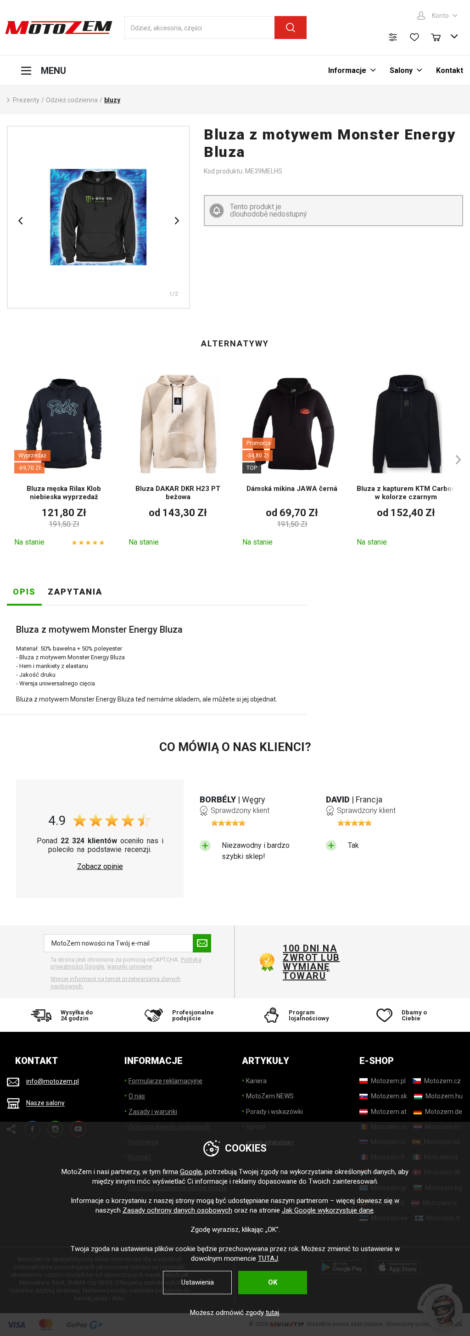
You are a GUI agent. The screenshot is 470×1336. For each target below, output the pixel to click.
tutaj (272, 1312)
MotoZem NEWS (270, 1096)
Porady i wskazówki (274, 1111)
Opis (24, 591)
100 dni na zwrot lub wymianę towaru (311, 962)
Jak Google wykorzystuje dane (328, 1210)
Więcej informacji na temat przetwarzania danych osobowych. (115, 982)
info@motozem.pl (52, 1081)
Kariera (256, 1081)
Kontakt (449, 70)
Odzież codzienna (72, 100)
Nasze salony (45, 1103)
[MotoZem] (59, 27)
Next (177, 221)
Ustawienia (197, 1282)
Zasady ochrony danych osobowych (177, 1210)
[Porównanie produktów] (393, 37)
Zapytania (75, 591)
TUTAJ (268, 1258)
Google (190, 1172)
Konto (440, 15)
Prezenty (26, 100)
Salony (401, 70)
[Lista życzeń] (414, 37)
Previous (20, 221)
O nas (137, 1096)
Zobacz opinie (100, 866)
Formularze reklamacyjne (165, 1081)
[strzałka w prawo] (454, 459)
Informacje (347, 70)
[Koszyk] (440, 36)
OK (272, 1282)
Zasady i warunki (153, 1111)
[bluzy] (98, 217)
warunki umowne (129, 966)
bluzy (112, 100)
